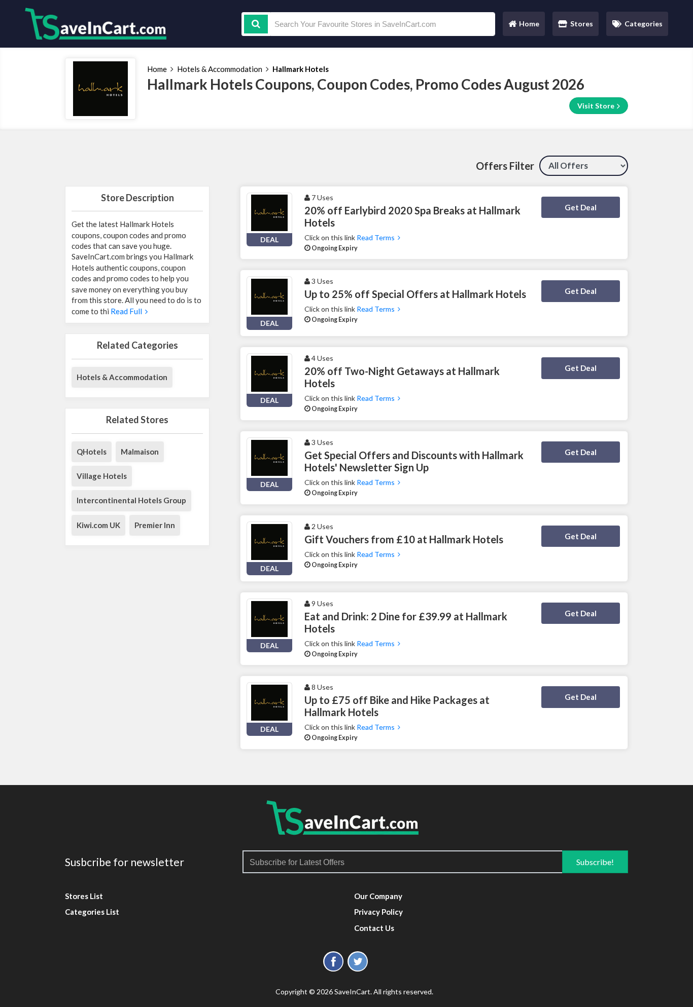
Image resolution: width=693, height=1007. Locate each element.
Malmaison (140, 451)
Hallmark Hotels (300, 68)
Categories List (92, 911)
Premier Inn (154, 525)
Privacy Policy (378, 911)
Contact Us (374, 928)
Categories (644, 23)
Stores (581, 23)
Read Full (127, 311)
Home (523, 26)
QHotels (92, 451)
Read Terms (377, 237)
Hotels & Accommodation (219, 68)
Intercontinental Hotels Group (131, 500)
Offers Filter (505, 166)
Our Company (378, 896)
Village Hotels (102, 475)
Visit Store (596, 105)
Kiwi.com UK (98, 525)
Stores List (84, 896)
